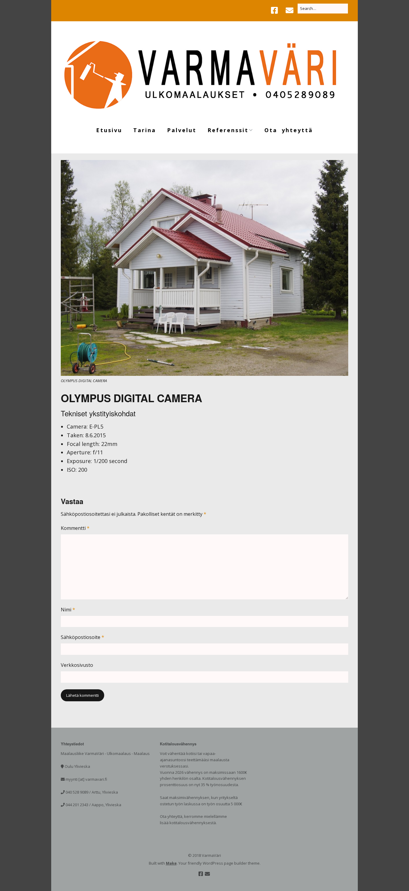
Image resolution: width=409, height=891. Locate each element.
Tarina (144, 130)
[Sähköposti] (290, 10)
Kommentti (75, 528)
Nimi (68, 609)
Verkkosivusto (77, 665)
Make (171, 863)
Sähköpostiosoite (82, 637)
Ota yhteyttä (288, 130)
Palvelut (181, 130)
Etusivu (109, 130)
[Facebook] (276, 10)
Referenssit (228, 130)
